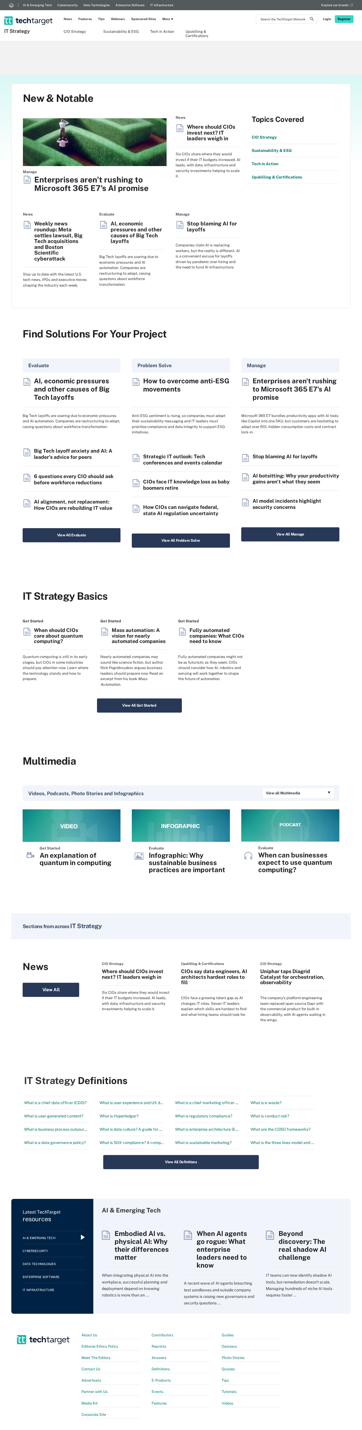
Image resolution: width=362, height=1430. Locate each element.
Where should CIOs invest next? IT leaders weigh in (211, 132)
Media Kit (89, 1403)
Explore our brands (335, 5)
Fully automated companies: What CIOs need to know (216, 635)
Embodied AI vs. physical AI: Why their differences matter (142, 1245)
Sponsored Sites (143, 19)
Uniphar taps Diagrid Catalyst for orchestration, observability (292, 976)
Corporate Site (93, 1414)
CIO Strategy (75, 31)
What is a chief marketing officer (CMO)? (212, 1102)
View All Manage (290, 534)
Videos (227, 1403)
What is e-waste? (266, 1102)
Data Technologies (96, 5)
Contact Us (90, 1369)
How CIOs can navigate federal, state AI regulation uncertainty (181, 510)
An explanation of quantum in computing (75, 858)
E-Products (161, 1380)
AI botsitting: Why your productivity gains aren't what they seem (296, 479)
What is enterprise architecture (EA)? (208, 1129)
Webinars (118, 19)
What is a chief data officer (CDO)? (55, 1102)
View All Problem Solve (180, 540)
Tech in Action (162, 31)
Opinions (229, 1346)
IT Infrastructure (161, 5)
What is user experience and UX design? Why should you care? (156, 1102)
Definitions (161, 1369)
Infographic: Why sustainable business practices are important (187, 862)
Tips (101, 19)
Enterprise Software (130, 5)
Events (157, 1392)
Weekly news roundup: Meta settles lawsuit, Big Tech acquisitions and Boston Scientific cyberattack (58, 241)
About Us (89, 1335)
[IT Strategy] (29, 13)
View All (50, 989)
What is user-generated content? (53, 1116)
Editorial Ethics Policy (99, 1346)
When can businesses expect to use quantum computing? (295, 862)
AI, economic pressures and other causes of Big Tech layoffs (136, 232)
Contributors (162, 1335)
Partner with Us (94, 1392)
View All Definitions (181, 1162)
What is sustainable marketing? (203, 1142)
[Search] (312, 20)
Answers (159, 1358)
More (166, 19)
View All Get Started (139, 705)
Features (85, 19)
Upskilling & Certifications (197, 33)
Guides (228, 1335)
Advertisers (91, 1380)
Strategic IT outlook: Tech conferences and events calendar (182, 459)
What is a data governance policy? (55, 1142)
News (68, 19)
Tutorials (229, 1392)
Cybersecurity (67, 5)
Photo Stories (233, 1358)
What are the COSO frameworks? (281, 1129)
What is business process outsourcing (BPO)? (64, 1129)
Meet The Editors (96, 1358)
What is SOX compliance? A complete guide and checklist (152, 1142)
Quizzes (228, 1369)
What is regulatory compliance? (203, 1116)
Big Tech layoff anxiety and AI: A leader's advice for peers (73, 454)
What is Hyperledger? (119, 1116)
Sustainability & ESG (121, 31)
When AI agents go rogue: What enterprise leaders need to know (222, 1249)
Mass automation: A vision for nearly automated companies (138, 635)
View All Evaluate (71, 535)
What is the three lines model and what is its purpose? (298, 1142)
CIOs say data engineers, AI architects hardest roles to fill (214, 976)
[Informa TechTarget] (11, 5)
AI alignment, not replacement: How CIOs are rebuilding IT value (73, 505)
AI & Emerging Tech (37, 5)
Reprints (159, 1346)
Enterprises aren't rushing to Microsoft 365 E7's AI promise (91, 183)
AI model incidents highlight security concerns (287, 504)
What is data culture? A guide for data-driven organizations (152, 1129)
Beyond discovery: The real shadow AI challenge (302, 1245)
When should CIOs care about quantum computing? (58, 635)
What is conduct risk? (270, 1116)
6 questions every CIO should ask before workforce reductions (73, 479)
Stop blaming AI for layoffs (212, 226)
